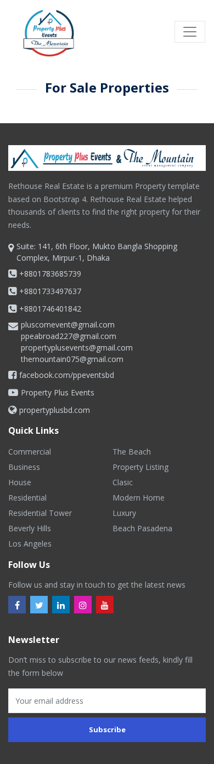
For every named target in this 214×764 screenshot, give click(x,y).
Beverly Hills (29, 528)
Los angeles (30, 543)
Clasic (122, 482)
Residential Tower (40, 513)
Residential (27, 497)
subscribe (107, 729)
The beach (131, 451)
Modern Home (138, 497)
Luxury (124, 513)
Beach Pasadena (142, 528)
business (24, 467)
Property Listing (140, 467)
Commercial (29, 451)
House (19, 482)
